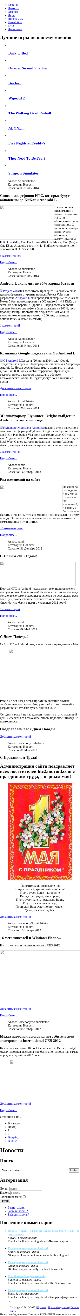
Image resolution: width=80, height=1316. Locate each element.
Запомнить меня (11, 1196)
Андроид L (22, 298)
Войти (5, 1200)
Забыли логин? (18, 1211)
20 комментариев (11, 528)
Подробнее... (8, 262)
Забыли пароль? (18, 1214)
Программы (15, 18)
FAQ (11, 25)
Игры (11, 15)
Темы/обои (15, 22)
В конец (13, 1140)
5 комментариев (10, 255)
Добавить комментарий (15, 388)
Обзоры (13, 11)
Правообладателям (58, 1307)
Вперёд (12, 1137)
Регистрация (16, 1207)
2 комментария (10, 451)
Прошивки (15, 29)
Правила (41, 1307)
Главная (13, 4)
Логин (4, 1188)
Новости (13, 8)
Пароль (5, 1192)
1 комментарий (10, 325)
